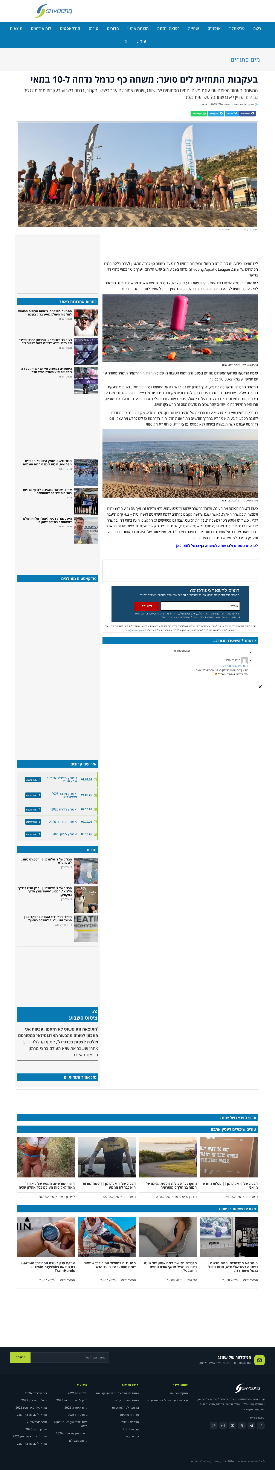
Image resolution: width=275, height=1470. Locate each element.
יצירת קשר (132, 1436)
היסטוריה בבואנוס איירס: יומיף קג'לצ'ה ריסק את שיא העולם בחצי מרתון (46, 370)
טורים (93, 29)
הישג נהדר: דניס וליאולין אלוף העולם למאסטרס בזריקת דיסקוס (47, 520)
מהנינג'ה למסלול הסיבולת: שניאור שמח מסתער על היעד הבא (110, 1265)
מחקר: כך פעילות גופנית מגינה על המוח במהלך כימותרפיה (171, 1185)
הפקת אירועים (179, 1393)
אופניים (214, 29)
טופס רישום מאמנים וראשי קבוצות (117, 1393)
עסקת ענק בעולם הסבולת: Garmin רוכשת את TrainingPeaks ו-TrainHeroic (48, 1267)
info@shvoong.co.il (135, 630)
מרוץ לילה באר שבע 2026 (31, 1407)
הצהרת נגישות (130, 1422)
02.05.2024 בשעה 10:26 (233, 666)
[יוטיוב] (232, 1425)
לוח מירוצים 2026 (36, 1393)
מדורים (113, 29)
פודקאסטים (70, 29)
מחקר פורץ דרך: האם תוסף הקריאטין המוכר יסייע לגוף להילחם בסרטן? (48, 918)
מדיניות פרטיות (129, 1415)
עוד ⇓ (141, 41)
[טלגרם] (251, 1425)
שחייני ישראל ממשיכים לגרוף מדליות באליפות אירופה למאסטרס (47, 491)
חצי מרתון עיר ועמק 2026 (71, 1433)
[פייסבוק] (261, 1425)
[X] (242, 1425)
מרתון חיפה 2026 (36, 1429)
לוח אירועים (41, 29)
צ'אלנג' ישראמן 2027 (34, 1400)
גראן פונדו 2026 (77, 1415)
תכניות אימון (138, 29)
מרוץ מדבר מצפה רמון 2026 (30, 1436)
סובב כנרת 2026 (37, 1422)
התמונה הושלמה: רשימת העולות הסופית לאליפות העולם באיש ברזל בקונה (45, 312)
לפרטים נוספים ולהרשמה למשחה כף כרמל (224, 545)
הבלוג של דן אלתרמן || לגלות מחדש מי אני (230, 1185)
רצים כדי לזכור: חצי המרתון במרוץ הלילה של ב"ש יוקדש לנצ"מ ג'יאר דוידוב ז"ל (45, 341)
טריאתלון (237, 29)
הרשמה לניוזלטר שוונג (125, 1407)
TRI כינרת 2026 (77, 1393)
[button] (247, 113)
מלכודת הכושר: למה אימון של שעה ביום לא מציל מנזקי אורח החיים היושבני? (170, 1267)
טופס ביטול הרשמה (127, 1400)
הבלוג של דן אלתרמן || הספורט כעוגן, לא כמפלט (46, 861)
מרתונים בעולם (78, 1440)
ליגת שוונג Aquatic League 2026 (70, 1424)
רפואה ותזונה (168, 29)
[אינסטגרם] (213, 1425)
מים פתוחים (245, 60)
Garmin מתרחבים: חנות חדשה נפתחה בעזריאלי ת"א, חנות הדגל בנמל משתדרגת (233, 1267)
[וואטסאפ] (223, 1425)
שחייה (193, 29)
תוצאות (16, 29)
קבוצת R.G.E (131, 1429)
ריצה (257, 29)
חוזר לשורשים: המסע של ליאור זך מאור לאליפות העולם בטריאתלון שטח (47, 1185)
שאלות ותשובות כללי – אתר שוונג (167, 1400)
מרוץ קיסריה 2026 (75, 1407)
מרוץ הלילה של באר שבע (32, 1415)
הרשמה (20, 1357)
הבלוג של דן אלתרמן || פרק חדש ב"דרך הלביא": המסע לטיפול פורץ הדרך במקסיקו (45, 891)
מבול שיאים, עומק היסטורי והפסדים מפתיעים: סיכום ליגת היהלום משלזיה (47, 462)
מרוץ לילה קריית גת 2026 (71, 1400)
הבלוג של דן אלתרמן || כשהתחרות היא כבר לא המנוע (109, 1185)
